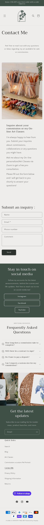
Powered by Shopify (31, 520)
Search (7, 447)
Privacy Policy (10, 473)
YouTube (22, 310)
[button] (4, 15)
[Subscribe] (36, 432)
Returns (8, 484)
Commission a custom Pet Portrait (17, 462)
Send (9, 252)
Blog (6, 452)
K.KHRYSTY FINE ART (18, 520)
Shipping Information (13, 479)
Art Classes (9, 457)
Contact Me (9, 468)
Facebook (22, 303)
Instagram (22, 296)
